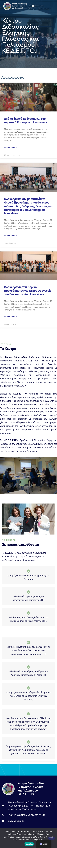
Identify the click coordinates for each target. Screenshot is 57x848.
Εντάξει (29, 844)
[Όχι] (51, 838)
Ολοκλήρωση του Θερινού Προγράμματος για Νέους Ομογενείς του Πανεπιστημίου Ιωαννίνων (27, 290)
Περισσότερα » (10, 147)
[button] (33, 6)
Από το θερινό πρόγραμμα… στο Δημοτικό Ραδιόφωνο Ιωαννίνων (25, 120)
